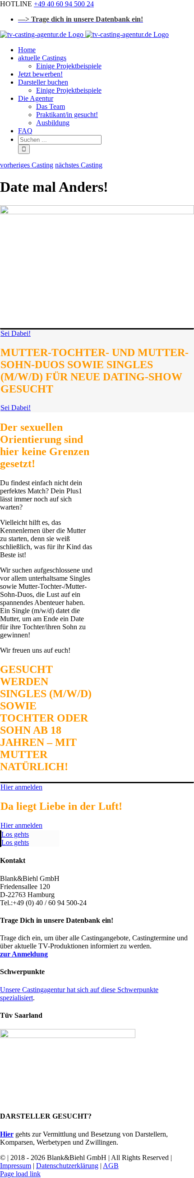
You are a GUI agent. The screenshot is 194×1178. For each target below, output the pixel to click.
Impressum (15, 1165)
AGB (111, 1165)
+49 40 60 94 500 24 (64, 4)
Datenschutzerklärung (67, 1165)
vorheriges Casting (26, 165)
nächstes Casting (78, 165)
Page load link (20, 1174)
